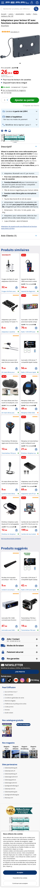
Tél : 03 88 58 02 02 (13, 641)
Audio (28, 14)
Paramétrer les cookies (20, 878)
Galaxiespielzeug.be (11, 792)
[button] (14, 90)
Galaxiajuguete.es (10, 780)
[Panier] (37, 2)
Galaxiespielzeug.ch (11, 774)
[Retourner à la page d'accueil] (17, 3)
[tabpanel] (20, 46)
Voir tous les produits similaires (11, 539)
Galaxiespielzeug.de (11, 768)
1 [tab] (20, 63)
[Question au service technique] (10, 131)
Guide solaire (9, 713)
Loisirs (11, 14)
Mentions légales (10, 701)
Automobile (19, 14)
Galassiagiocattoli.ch (11, 777)
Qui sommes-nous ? (11, 692)
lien (22, 849)
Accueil (4, 14)
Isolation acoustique (8, 590)
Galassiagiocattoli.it (11, 783)
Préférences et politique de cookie (15, 704)
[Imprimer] (6, 131)
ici (11, 866)
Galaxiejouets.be (10, 789)
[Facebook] (3, 131)
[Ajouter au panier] (16, 288)
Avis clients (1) (9, 235)
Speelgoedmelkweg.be (12, 795)
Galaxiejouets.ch (10, 771)
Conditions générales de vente (14, 698)
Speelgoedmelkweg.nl (12, 786)
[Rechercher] (36, 9)
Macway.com (9, 798)
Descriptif (6, 146)
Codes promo (9, 707)
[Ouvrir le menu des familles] (2, 2)
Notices (7, 710)
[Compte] (32, 2)
